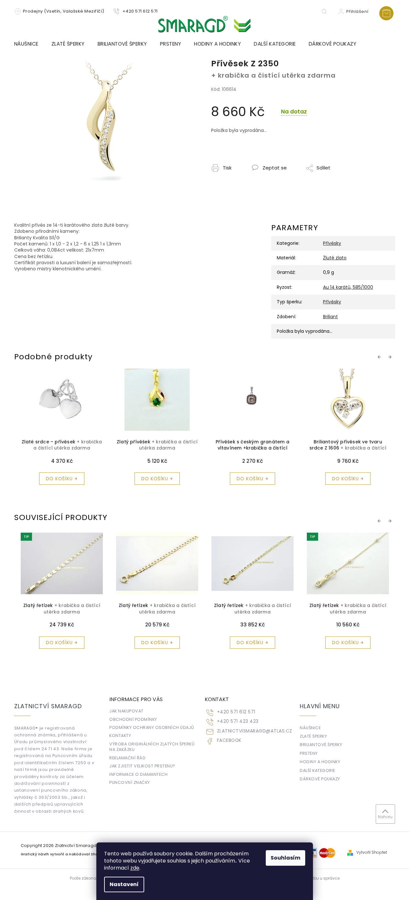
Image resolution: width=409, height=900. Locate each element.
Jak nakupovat (126, 711)
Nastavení (124, 884)
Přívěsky (332, 243)
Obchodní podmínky (133, 719)
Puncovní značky (129, 782)
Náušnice (310, 728)
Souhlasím (285, 858)
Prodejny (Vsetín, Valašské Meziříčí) (63, 11)
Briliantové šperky (321, 744)
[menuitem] (29, 44)
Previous (380, 357)
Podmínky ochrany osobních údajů (151, 727)
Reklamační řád (127, 758)
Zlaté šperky (313, 736)
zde (134, 868)
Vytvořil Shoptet (371, 852)
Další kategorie (317, 770)
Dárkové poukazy (320, 779)
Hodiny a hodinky (320, 761)
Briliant (330, 316)
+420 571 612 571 (236, 712)
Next (390, 357)
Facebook (229, 740)
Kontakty (120, 735)
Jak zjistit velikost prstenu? (142, 766)
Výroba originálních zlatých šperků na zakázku (152, 746)
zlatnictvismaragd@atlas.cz (254, 731)
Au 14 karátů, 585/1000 (348, 287)
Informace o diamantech (138, 774)
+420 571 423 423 (238, 721)
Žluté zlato (335, 258)
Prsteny (309, 753)
